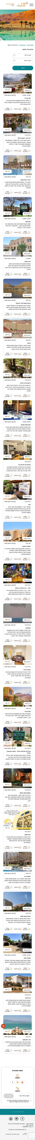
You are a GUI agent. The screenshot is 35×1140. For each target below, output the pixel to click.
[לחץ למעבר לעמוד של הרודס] (17, 328)
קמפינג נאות (27, 958)
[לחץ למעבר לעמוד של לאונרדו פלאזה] (17, 531)
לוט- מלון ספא (27, 1040)
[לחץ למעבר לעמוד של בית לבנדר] (17, 983)
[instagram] (17, 1082)
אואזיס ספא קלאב (25, 916)
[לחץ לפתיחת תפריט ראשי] (31, 5)
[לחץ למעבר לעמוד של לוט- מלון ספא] (17, 1025)
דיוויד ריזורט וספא (26, 180)
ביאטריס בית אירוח (25, 383)
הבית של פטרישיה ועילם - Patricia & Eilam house (19, 752)
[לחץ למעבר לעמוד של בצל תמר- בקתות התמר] (17, 123)
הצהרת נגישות (29, 1124)
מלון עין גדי (27, 711)
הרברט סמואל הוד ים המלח (23, 303)
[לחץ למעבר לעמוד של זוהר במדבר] (17, 820)
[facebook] (13, 1082)
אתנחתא (28, 628)
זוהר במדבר (27, 835)
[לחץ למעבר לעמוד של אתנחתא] (17, 613)
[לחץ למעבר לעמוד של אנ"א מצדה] (17, 247)
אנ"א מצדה (27, 261)
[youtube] (22, 1082)
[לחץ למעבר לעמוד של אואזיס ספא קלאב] (17, 901)
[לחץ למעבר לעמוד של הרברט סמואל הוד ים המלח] (17, 288)
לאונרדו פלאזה (26, 546)
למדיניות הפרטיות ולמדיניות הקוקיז (18, 1101)
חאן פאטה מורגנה (26, 425)
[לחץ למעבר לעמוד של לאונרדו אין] (17, 862)
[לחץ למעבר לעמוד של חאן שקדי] (17, 207)
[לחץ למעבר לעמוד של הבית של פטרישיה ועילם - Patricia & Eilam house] (17, 736)
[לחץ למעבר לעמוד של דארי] (17, 490)
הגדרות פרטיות (29, 1125)
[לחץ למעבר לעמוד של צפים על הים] (17, 655)
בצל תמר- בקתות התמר (24, 138)
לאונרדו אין (27, 876)
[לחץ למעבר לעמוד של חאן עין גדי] (17, 83)
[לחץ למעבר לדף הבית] (25, 1134)
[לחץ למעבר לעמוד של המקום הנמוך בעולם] (17, 778)
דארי (29, 504)
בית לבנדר (28, 998)
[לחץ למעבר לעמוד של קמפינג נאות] (17, 943)
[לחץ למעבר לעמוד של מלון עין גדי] (17, 697)
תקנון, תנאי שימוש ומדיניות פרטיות (16, 1124)
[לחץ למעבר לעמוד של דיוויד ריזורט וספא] (17, 165)
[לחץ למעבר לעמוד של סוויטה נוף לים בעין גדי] (17, 450)
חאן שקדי (28, 221)
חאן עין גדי (27, 98)
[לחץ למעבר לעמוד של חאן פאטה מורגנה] (17, 410)
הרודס (29, 343)
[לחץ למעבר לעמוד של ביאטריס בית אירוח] (17, 368)
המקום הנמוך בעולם (25, 793)
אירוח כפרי (22, 45)
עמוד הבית (30, 45)
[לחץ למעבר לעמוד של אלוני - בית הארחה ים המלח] (17, 573)
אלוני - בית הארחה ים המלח (23, 588)
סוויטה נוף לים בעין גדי (24, 465)
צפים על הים (27, 670)
